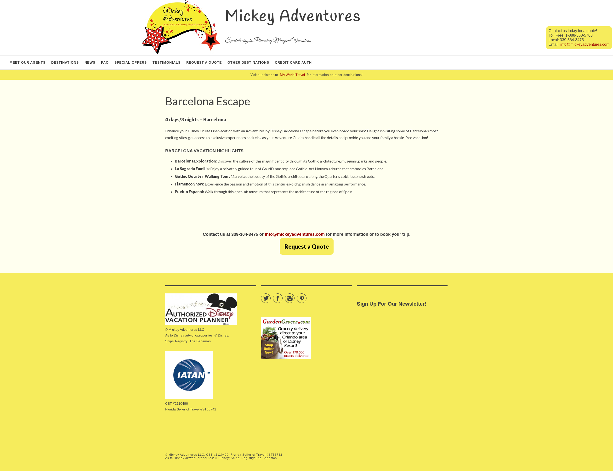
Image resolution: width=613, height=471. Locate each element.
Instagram (294, 296)
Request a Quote (204, 62)
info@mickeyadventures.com (584, 44)
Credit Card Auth (293, 62)
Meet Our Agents (27, 62)
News (90, 62)
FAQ (105, 62)
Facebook (282, 296)
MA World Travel (292, 75)
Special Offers (130, 62)
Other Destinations (248, 62)
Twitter (270, 296)
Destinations (65, 62)
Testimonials (167, 62)
